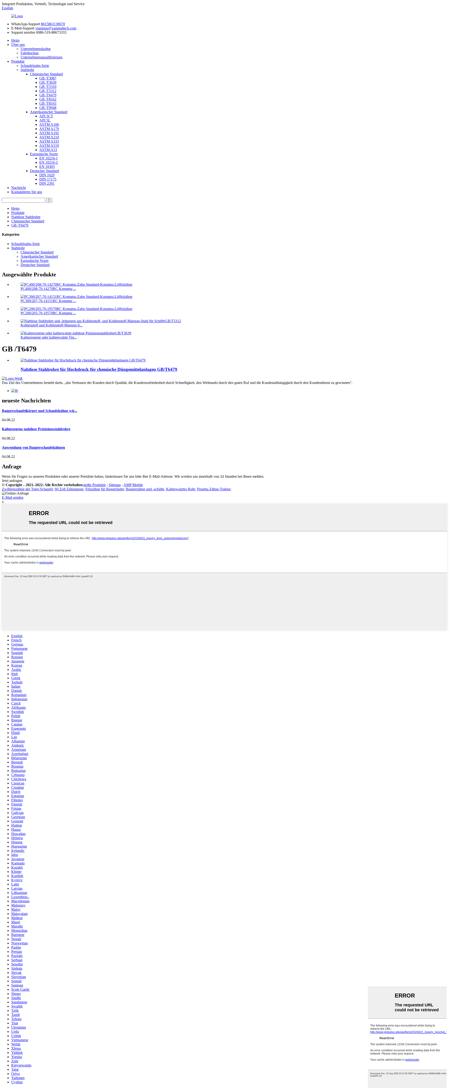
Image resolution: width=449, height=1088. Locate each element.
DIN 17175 (47, 179)
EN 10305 (47, 167)
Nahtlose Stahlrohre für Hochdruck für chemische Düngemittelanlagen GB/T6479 (99, 369)
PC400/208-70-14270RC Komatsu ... (48, 289)
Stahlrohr (27, 70)
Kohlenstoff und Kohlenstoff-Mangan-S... (52, 325)
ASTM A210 (49, 137)
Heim (15, 40)
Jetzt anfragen (12, 481)
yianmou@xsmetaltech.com (55, 28)
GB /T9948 (47, 108)
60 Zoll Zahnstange (69, 489)
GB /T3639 (47, 82)
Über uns (18, 45)
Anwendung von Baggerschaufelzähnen (33, 447)
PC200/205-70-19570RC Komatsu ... (48, 313)
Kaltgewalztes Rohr (180, 489)
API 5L (45, 120)
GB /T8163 (47, 103)
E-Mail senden (12, 497)
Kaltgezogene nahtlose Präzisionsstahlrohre (36, 429)
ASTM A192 (49, 133)
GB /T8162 (47, 99)
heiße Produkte (94, 485)
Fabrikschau (30, 53)
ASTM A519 (49, 146)
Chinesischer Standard (46, 74)
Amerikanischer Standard (48, 112)
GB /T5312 (47, 91)
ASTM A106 (49, 125)
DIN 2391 (46, 183)
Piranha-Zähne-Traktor (213, 489)
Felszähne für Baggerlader (104, 489)
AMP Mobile (133, 485)
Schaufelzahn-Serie (35, 66)
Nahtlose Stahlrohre (25, 217)
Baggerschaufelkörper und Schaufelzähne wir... (39, 411)
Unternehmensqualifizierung (41, 57)
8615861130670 (53, 24)
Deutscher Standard (44, 171)
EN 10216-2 (48, 162)
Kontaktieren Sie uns (26, 192)
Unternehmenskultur (36, 49)
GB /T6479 (47, 95)
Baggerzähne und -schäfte (145, 489)
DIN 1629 (46, 175)
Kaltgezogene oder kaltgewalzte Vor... (49, 337)
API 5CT (46, 116)
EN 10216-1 (48, 158)
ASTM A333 (49, 141)
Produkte (18, 61)
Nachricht (18, 188)
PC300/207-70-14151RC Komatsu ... (48, 301)
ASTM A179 (49, 129)
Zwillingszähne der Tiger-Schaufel (27, 489)
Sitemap (115, 485)
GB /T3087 (47, 78)
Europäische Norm (44, 154)
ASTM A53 (48, 150)
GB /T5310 (47, 87)
